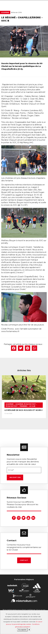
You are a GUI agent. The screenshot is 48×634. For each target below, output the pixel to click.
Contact (24, 560)
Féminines (23, 406)
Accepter (22, 630)
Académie (5, 12)
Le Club (32, 406)
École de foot (12, 406)
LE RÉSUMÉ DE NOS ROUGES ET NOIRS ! (23, 410)
